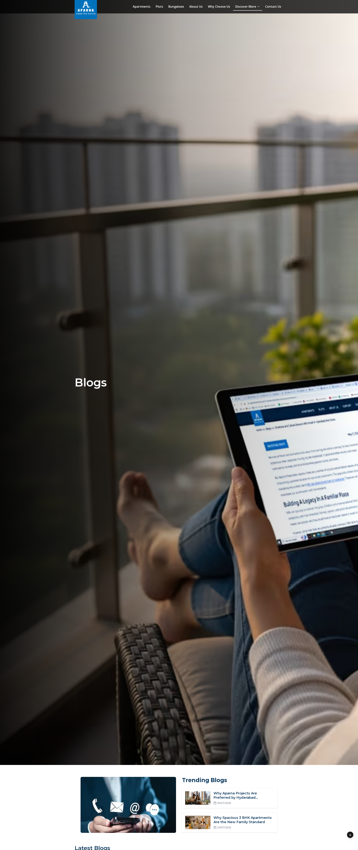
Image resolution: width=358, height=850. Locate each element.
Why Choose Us (219, 6)
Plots (159, 6)
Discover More (245, 6)
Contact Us (273, 6)
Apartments (141, 6)
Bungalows (176, 6)
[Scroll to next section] (350, 835)
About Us (196, 6)
